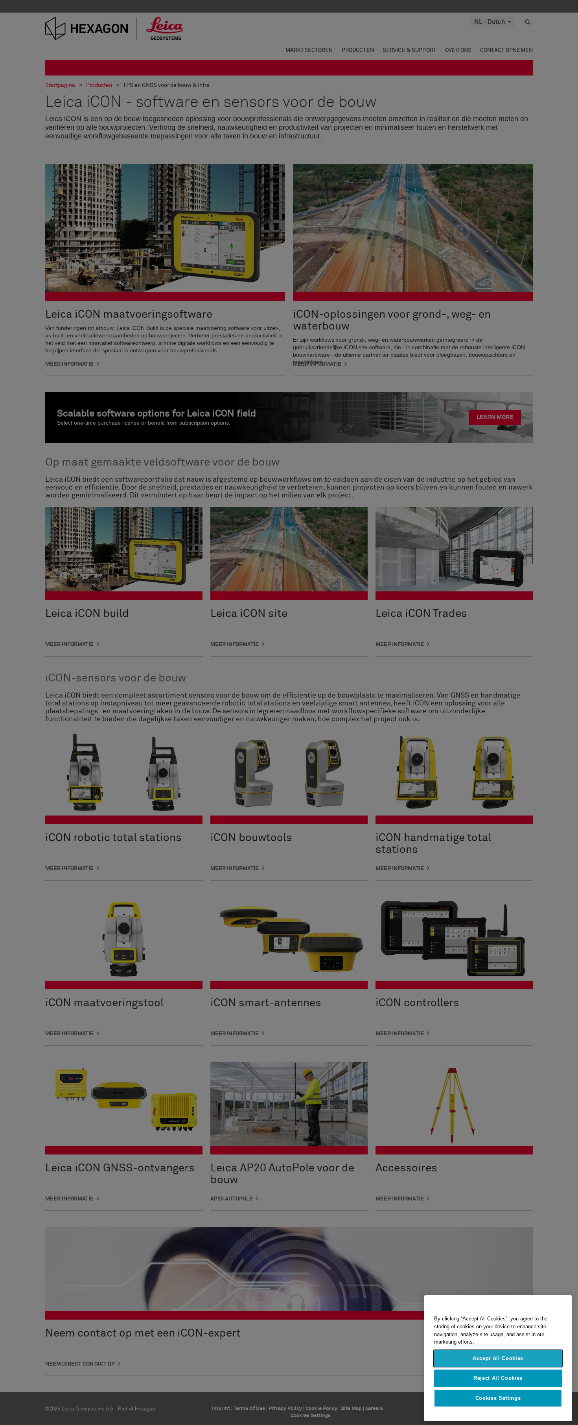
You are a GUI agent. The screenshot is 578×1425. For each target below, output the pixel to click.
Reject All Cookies (498, 1378)
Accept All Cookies (498, 1358)
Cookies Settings (498, 1398)
